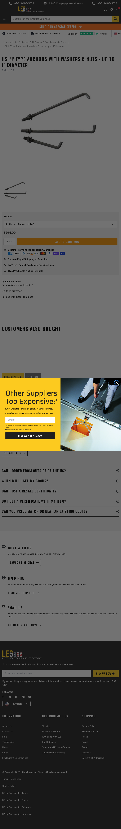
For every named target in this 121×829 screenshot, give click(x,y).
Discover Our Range (30, 436)
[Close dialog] (116, 382)
